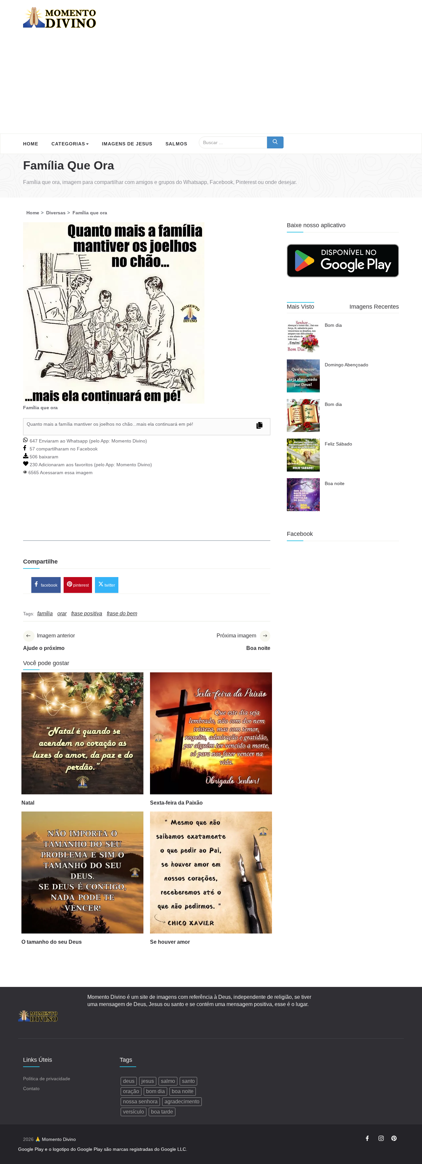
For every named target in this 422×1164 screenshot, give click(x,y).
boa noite (183, 1091)
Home (30, 143)
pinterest (80, 585)
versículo (133, 1112)
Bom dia (333, 325)
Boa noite (335, 483)
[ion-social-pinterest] (394, 1139)
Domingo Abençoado (346, 364)
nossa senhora (140, 1101)
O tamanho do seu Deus (51, 942)
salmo (168, 1081)
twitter (109, 585)
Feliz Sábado (338, 443)
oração (131, 1091)
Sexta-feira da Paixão (176, 803)
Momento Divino (128, 441)
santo (188, 1081)
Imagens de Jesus (127, 143)
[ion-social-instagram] (381, 1139)
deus (129, 1081)
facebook (48, 585)
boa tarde (162, 1112)
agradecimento (182, 1101)
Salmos (176, 143)
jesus (147, 1081)
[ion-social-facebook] (368, 1139)
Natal (27, 803)
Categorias (68, 143)
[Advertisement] (211, 84)
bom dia (155, 1091)
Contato (31, 1088)
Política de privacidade (46, 1078)
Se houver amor (170, 942)
